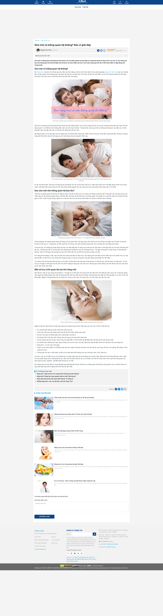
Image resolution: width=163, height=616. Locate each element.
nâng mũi (40, 72)
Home (38, 40)
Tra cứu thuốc (55, 540)
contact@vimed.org (107, 541)
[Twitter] (101, 50)
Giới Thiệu (37, 537)
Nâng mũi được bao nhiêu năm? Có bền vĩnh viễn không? (73, 414)
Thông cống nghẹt (40, 546)
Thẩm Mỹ (85, 7)
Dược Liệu (78, 7)
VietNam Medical (82, 2)
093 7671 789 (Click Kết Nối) (109, 544)
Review (53, 537)
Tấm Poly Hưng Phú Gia (81, 557)
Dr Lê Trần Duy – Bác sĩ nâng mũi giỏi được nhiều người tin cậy (74, 481)
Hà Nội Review (73, 561)
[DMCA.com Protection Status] (66, 566)
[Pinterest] (104, 50)
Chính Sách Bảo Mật (40, 543)
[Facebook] (98, 50)
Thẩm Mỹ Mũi (46, 40)
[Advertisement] (81, 24)
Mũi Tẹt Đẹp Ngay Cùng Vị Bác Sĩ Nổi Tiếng (68, 431)
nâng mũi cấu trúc (111, 72)
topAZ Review (85, 559)
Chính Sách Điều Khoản (41, 540)
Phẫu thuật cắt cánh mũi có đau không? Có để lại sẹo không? (74, 397)
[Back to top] (30, 106)
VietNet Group (111, 547)
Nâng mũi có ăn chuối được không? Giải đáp (68, 447)
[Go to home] (30, 94)
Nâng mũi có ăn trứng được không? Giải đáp (68, 464)
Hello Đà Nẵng (76, 559)
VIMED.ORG (39, 531)
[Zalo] (119, 389)
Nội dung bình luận (40, 500)
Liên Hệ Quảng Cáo (40, 549)
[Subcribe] (94, 534)
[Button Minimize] (126, 56)
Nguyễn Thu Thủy (45, 50)
